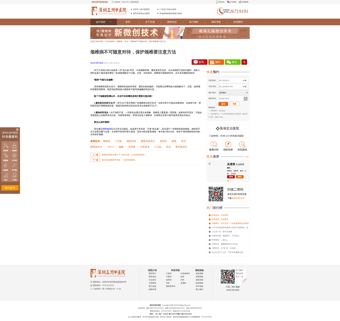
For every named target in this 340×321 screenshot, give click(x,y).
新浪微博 (245, 2)
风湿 (183, 141)
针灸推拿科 (110, 41)
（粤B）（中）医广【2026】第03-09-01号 (163, 314)
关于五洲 (150, 22)
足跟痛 (131, 147)
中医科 (169, 277)
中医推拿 (145, 147)
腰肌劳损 (131, 141)
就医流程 (199, 280)
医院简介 (152, 273)
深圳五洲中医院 (96, 41)
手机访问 (221, 2)
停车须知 (199, 286)
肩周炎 (163, 141)
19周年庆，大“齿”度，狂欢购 (223, 248)
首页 (128, 22)
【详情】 (233, 174)
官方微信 (233, 2)
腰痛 (174, 141)
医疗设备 (152, 286)
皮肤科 (169, 280)
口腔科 (169, 273)
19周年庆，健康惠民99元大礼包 (225, 244)
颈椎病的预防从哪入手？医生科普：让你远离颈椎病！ (124, 155)
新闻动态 (172, 22)
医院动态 (152, 277)
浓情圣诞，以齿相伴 (220, 215)
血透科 (183, 283)
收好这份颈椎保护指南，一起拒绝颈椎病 (118, 160)
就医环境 (152, 289)
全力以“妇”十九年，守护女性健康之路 (227, 252)
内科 (182, 280)
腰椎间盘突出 (148, 141)
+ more (246, 156)
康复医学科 (170, 286)
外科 (168, 283)
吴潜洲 (231, 164)
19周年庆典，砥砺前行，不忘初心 (225, 236)
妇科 (182, 277)
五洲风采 (152, 283)
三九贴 (157, 147)
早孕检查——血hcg (219, 240)
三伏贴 (118, 141)
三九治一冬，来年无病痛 (222, 232)
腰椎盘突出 (96, 147)
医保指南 (199, 283)
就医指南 (228, 149)
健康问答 (214, 149)
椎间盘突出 (181, 147)
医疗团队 (194, 22)
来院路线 (242, 149)
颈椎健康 (107, 129)
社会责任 (152, 280)
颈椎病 (119, 41)
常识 (126, 41)
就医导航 (216, 22)
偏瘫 (121, 147)
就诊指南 (199, 273)
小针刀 (110, 147)
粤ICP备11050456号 (185, 314)
